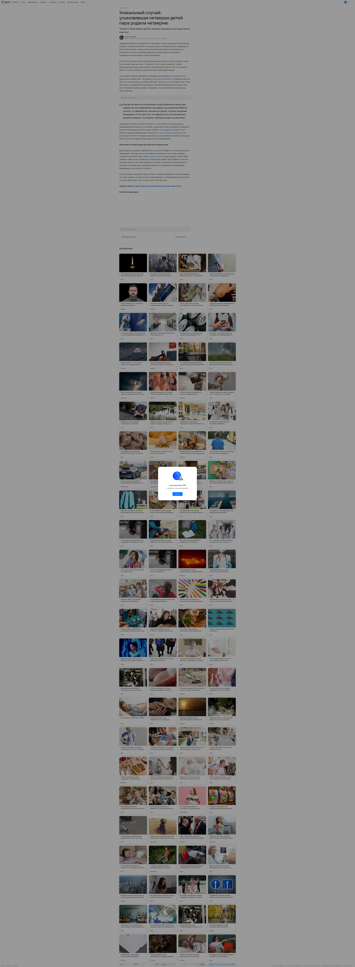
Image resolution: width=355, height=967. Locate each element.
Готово (177, 494)
